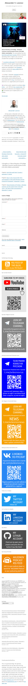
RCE (17, 590)
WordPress (19, 596)
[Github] (15, 133)
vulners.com (22, 595)
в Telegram (16, 129)
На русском (5, 96)
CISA (16, 581)
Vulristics (5, 596)
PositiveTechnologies (8, 588)
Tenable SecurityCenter (6, 592)
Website (4, 230)
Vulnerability (15, 137)
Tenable (15, 591)
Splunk (10, 591)
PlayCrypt (21, 139)
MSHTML (12, 585)
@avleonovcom (11, 120)
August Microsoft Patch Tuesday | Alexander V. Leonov (14, 633)
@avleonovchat (20, 121)
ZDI (22, 596)
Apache (3, 581)
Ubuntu (20, 592)
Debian (9, 582)
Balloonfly (4, 139)
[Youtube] (17, 133)
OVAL (8, 587)
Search (3, 245)
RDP (19, 590)
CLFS (8, 139)
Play (13, 80)
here (16, 117)
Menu (14, 9)
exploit (22, 582)
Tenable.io (20, 591)
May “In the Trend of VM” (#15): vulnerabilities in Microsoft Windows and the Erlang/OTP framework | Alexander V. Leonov (13, 179)
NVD (21, 585)
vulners (16, 595)
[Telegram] (19, 133)
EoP (14, 582)
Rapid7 (14, 590)
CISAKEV (20, 581)
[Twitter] (13, 133)
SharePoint (5, 591)
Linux (4, 584)
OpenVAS (4, 587)
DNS (12, 582)
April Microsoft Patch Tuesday (9, 55)
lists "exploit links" (18, 87)
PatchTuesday (13, 587)
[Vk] (11, 133)
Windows (15, 141)
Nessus (17, 585)
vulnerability (10, 141)
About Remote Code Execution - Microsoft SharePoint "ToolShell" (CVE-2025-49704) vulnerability (14, 626)
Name (4, 218)
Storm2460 (4, 141)
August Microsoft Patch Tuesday (14, 643)
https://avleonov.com (8, 679)
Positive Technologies (20, 588)
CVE (3, 582)
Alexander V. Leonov (14, 3)
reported (16, 74)
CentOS (7, 581)
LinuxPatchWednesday (12, 584)
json (25, 582)
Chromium (12, 581)
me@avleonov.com (12, 681)
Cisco (24, 581)
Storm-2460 (15, 69)
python (4, 590)
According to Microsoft (9, 62)
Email (3, 224)
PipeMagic (19, 67)
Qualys (9, 590)
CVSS (5, 582)
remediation (22, 590)
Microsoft (11, 139)
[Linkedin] (8, 133)
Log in (3, 253)
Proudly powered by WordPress (8, 660)
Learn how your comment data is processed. (13, 240)
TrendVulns (14, 593)
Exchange (17, 582)
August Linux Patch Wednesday (14, 650)
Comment (5, 202)
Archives (4, 601)
